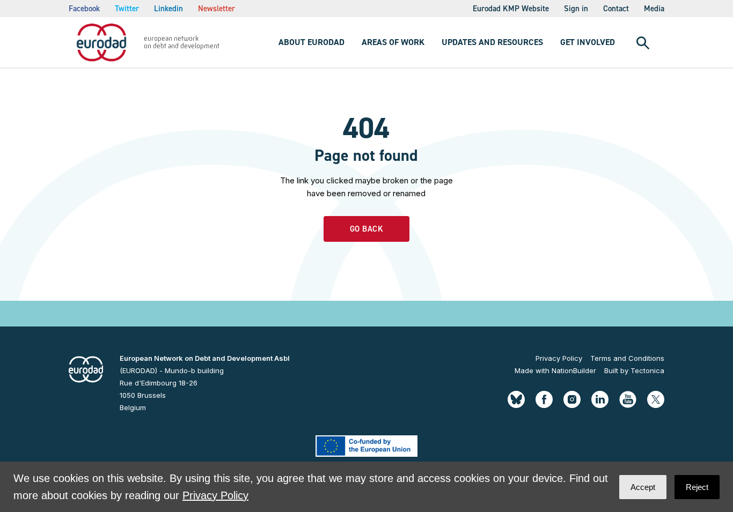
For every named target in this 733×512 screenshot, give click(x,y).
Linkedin (168, 8)
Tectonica (647, 370)
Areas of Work (393, 42)
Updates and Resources (492, 42)
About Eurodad (311, 42)
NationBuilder (574, 370)
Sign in (576, 8)
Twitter (127, 8)
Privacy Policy (559, 358)
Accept (643, 487)
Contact (616, 8)
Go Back (367, 229)
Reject (697, 487)
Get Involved (587, 42)
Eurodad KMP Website (511, 8)
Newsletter (216, 8)
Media (654, 8)
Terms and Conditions (627, 358)
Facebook (84, 8)
